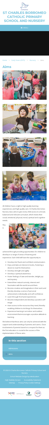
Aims (42, 60)
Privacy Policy (23, 383)
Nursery (33, 60)
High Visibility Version (13, 380)
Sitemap (12, 383)
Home (5, 60)
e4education (34, 376)
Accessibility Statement (32, 380)
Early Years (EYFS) (18, 60)
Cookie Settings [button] (34, 383)
